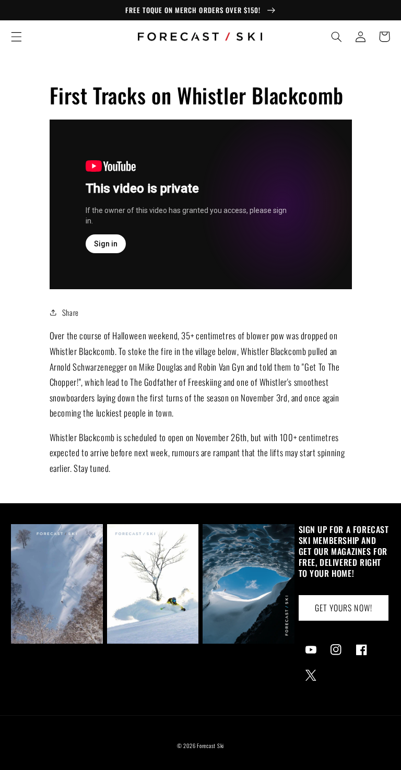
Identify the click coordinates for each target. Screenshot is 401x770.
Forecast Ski (210, 745)
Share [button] (70, 312)
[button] (16, 37)
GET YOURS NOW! (343, 607)
